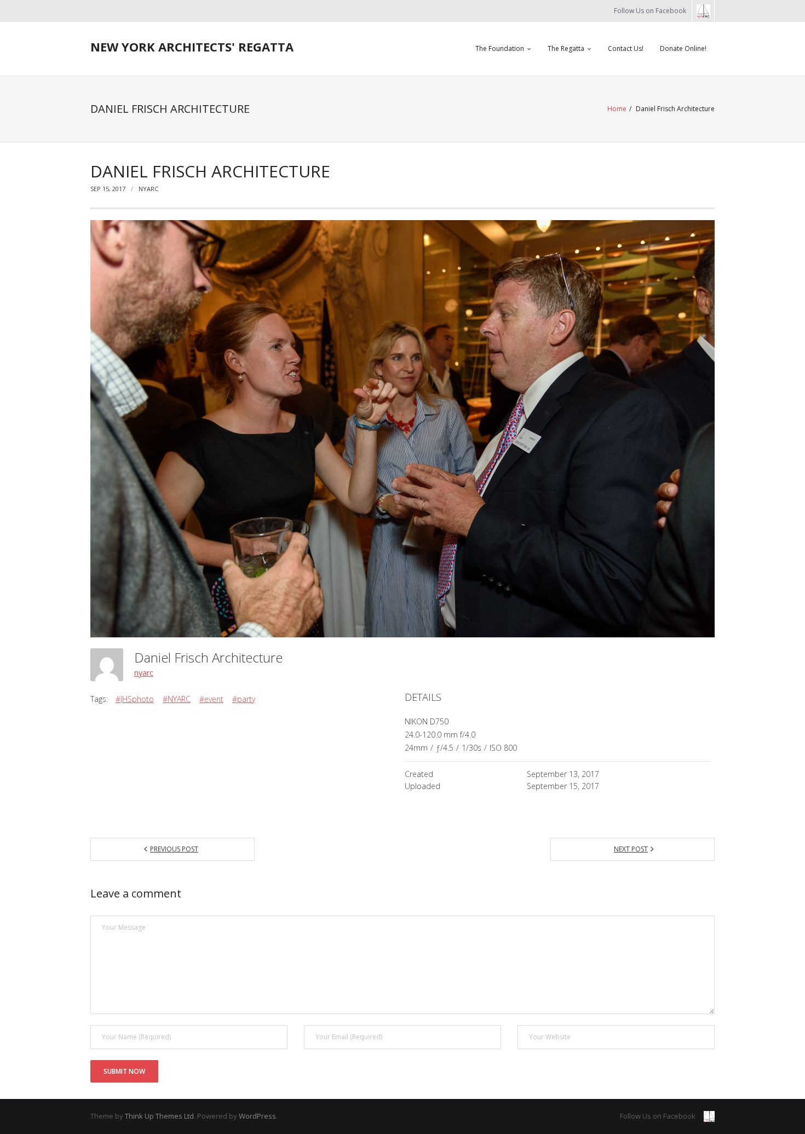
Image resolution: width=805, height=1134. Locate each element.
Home (616, 108)
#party (243, 699)
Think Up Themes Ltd (159, 1116)
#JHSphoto (135, 699)
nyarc (148, 189)
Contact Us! (625, 48)
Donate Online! (683, 48)
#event (211, 699)
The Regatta (566, 48)
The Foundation (499, 48)
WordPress (257, 1116)
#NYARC (177, 699)
